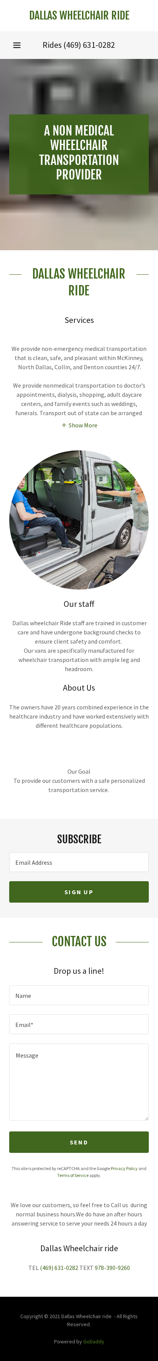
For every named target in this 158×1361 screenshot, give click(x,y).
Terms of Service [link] (73, 1175)
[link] (79, 15)
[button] (17, 45)
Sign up (79, 892)
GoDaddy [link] (93, 1341)
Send (79, 1142)
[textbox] (79, 862)
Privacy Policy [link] (124, 1168)
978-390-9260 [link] (112, 1267)
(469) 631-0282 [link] (89, 44)
